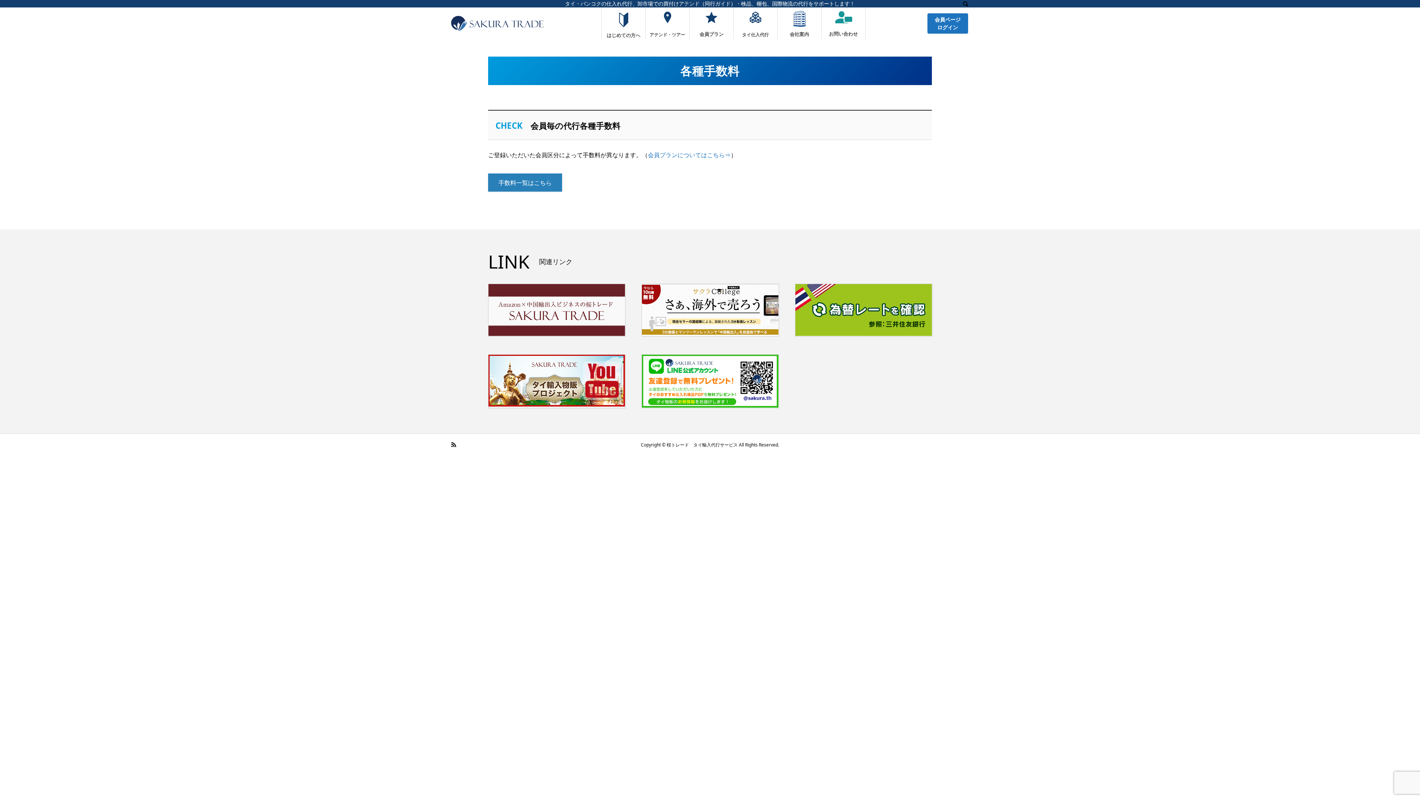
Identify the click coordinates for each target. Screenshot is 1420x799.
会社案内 (799, 33)
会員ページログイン (948, 23)
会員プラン (712, 33)
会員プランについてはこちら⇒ (689, 155)
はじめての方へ (623, 34)
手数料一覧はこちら (525, 183)
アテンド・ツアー (667, 34)
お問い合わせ (843, 33)
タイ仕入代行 (755, 34)
